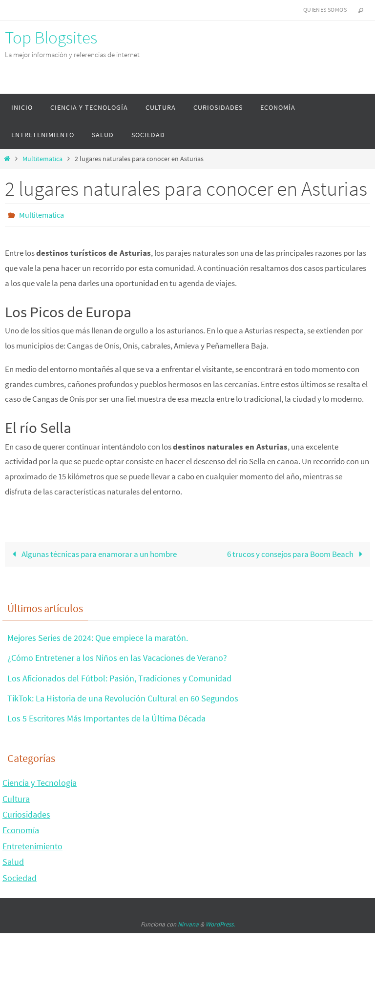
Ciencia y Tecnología (39, 780)
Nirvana (188, 921)
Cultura (16, 795)
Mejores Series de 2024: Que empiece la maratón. (97, 634)
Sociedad (19, 875)
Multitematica (42, 159)
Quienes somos (325, 9)
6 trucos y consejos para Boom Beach (291, 551)
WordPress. (220, 921)
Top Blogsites (51, 37)
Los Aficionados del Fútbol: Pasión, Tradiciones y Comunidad (119, 675)
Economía (20, 827)
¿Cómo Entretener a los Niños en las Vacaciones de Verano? (117, 655)
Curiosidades (26, 811)
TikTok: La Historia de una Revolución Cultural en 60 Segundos (122, 695)
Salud (13, 859)
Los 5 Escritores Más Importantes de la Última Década (106, 715)
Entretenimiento (32, 843)
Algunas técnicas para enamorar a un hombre (98, 551)
